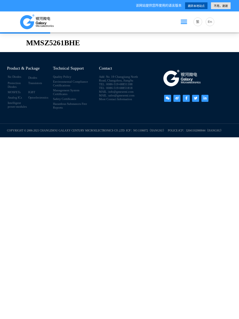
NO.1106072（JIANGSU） (149, 130)
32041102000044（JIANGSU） (204, 130)
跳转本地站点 (196, 6)
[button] (183, 21)
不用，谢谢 (221, 6)
